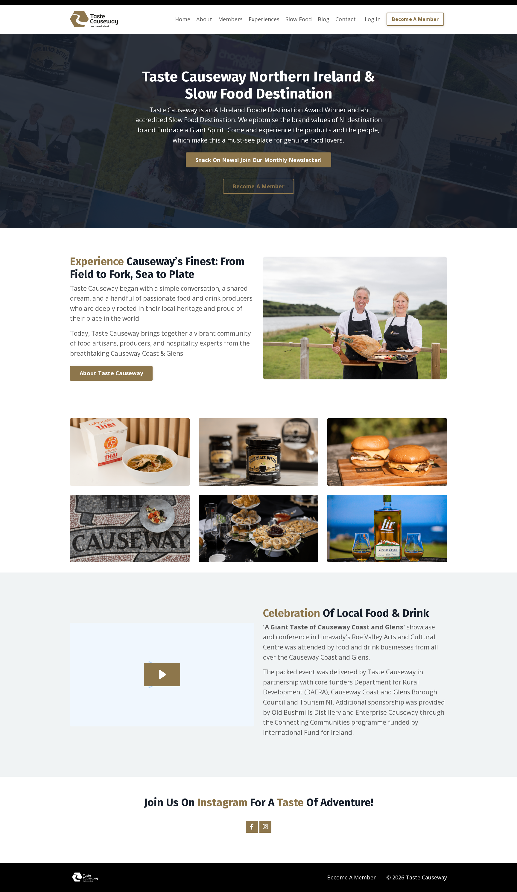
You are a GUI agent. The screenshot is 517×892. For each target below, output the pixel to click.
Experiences (264, 19)
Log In (373, 19)
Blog (323, 19)
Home (182, 19)
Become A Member (351, 877)
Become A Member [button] (415, 19)
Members (230, 19)
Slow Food (298, 19)
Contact (345, 19)
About (204, 19)
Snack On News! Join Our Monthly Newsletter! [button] (258, 159)
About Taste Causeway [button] (111, 373)
